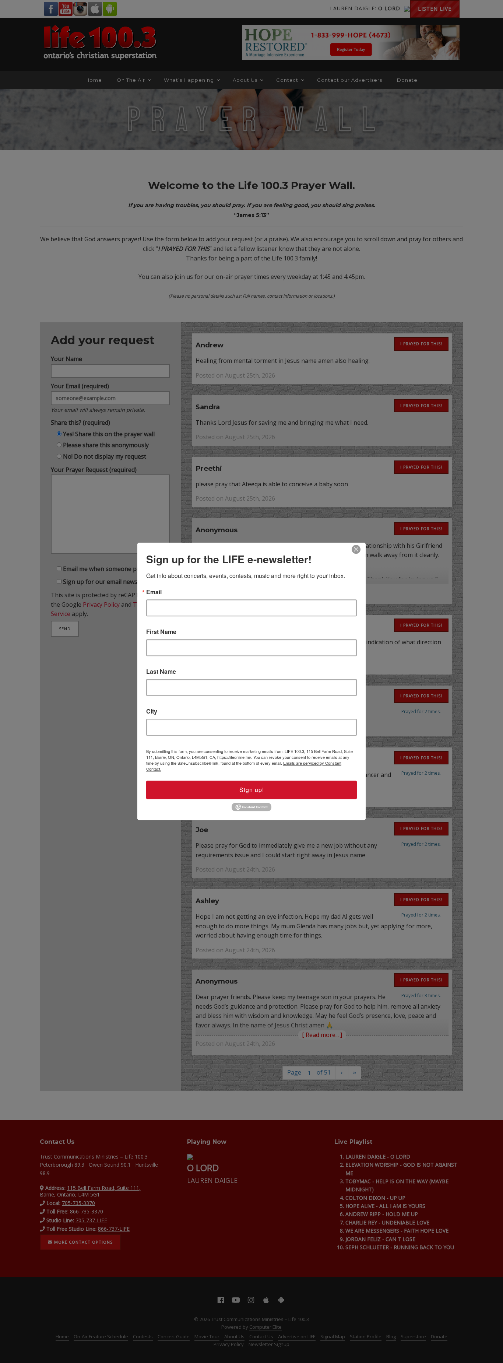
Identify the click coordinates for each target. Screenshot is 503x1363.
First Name (161, 632)
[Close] (356, 549)
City (151, 711)
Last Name (161, 672)
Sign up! (251, 789)
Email (154, 592)
